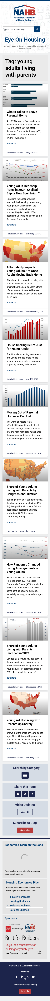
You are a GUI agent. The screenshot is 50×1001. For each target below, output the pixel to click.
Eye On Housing (25, 39)
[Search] (37, 29)
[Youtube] (33, 977)
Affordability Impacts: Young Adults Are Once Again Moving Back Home (24, 270)
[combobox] (18, 29)
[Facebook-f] (16, 977)
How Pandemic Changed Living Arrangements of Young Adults (23, 568)
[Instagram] (28, 977)
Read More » (12, 144)
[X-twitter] (25, 979)
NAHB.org (25, 971)
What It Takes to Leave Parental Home (22, 113)
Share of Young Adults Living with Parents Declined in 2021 (22, 649)
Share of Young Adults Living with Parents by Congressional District (22, 490)
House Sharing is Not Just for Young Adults (24, 346)
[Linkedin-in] (22, 977)
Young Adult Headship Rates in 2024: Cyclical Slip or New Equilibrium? (23, 189)
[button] (44, 29)
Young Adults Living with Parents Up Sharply (23, 722)
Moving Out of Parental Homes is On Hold (22, 414)
